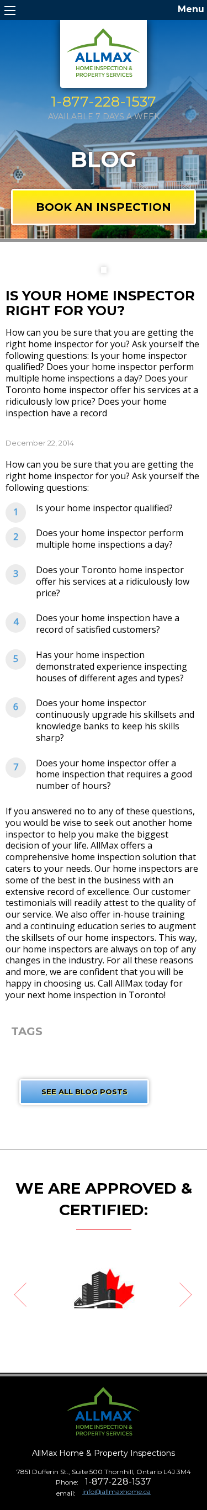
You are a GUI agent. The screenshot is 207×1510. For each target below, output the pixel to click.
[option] (104, 1289)
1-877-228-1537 (103, 101)
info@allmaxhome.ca (116, 1491)
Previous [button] (14, 1296)
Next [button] (193, 1296)
